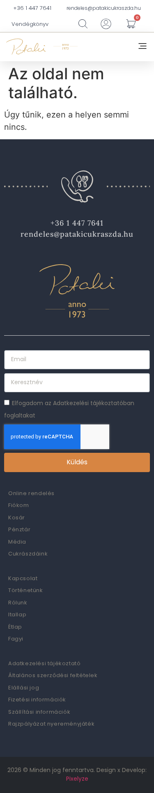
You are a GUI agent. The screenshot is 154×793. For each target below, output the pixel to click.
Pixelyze (77, 779)
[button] (142, 47)
